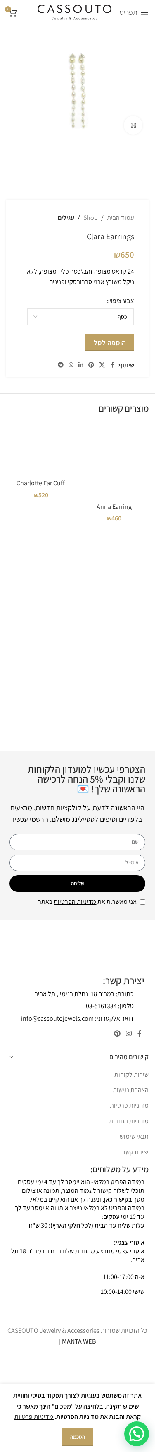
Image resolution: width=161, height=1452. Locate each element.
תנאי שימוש (134, 1136)
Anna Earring (114, 506)
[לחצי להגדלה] (133, 125)
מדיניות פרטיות (129, 1105)
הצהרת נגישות (131, 1090)
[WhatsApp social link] (71, 365)
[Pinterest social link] (91, 365)
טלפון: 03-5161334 (110, 1006)
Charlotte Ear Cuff (41, 483)
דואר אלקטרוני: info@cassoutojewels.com (77, 1018)
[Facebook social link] (112, 365)
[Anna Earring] (114, 460)
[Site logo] (74, 11)
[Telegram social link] (60, 365)
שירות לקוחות (131, 1074)
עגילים (66, 217)
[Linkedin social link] (81, 365)
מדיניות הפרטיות (75, 901)
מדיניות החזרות (129, 1121)
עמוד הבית (120, 217)
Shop (90, 217)
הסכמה (77, 1436)
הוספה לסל (110, 342)
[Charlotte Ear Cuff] (41, 449)
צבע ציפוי (121, 300)
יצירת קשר (135, 1152)
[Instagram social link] (129, 1033)
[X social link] (102, 365)
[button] (136, 1433)
